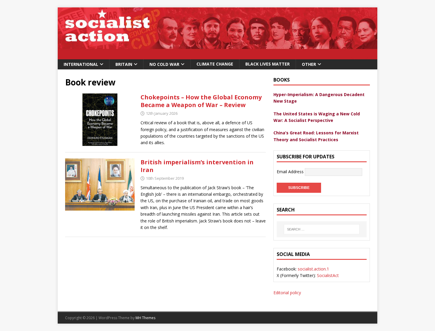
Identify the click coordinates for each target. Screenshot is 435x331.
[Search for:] (322, 229)
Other (309, 64)
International (81, 64)
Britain (123, 64)
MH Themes (145, 317)
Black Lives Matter (267, 64)
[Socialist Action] (217, 56)
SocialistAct (328, 275)
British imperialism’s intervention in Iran (197, 166)
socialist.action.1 (313, 269)
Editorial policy (287, 292)
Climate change (214, 64)
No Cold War (164, 64)
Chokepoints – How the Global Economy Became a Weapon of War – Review (201, 101)
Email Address (291, 171)
